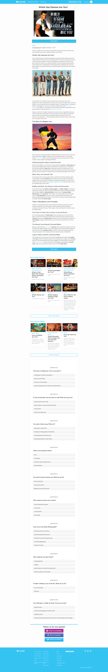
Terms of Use (59, 658)
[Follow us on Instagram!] (88, 651)
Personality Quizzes (33, 2)
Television (38, 268)
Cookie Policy (59, 660)
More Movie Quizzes (54, 355)
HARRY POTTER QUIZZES (45, 663)
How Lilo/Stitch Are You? (37, 336)
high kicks (47, 227)
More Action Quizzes (37, 257)
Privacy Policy (59, 656)
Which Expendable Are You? (54, 271)
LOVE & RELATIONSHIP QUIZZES (38, 663)
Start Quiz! (54, 41)
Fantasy (34, 268)
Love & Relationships (52, 332)
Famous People (67, 268)
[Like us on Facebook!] (85, 651)
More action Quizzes (54, 315)
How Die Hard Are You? (70, 335)
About (58, 651)
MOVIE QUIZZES (46, 651)
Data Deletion (59, 665)
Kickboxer (59, 182)
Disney (33, 333)
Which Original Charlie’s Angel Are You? (53, 296)
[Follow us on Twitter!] (91, 651)
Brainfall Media (88, 667)
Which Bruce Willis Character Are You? (69, 273)
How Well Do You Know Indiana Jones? (70, 296)
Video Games (45, 660)
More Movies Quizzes (37, 321)
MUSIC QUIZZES (46, 653)
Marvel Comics (46, 665)
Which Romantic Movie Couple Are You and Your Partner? (54, 338)
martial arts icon (39, 242)
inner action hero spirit (56, 109)
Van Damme (39, 158)
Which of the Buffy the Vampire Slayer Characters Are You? (38, 274)
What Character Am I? (37, 270)
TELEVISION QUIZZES (38, 653)
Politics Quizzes (37, 655)
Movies (34, 45)
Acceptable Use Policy (61, 662)
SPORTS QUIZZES (46, 655)
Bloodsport (51, 182)
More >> (68, 310)
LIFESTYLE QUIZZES (37, 651)
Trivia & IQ (43, 2)
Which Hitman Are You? (38, 295)
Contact (58, 653)
